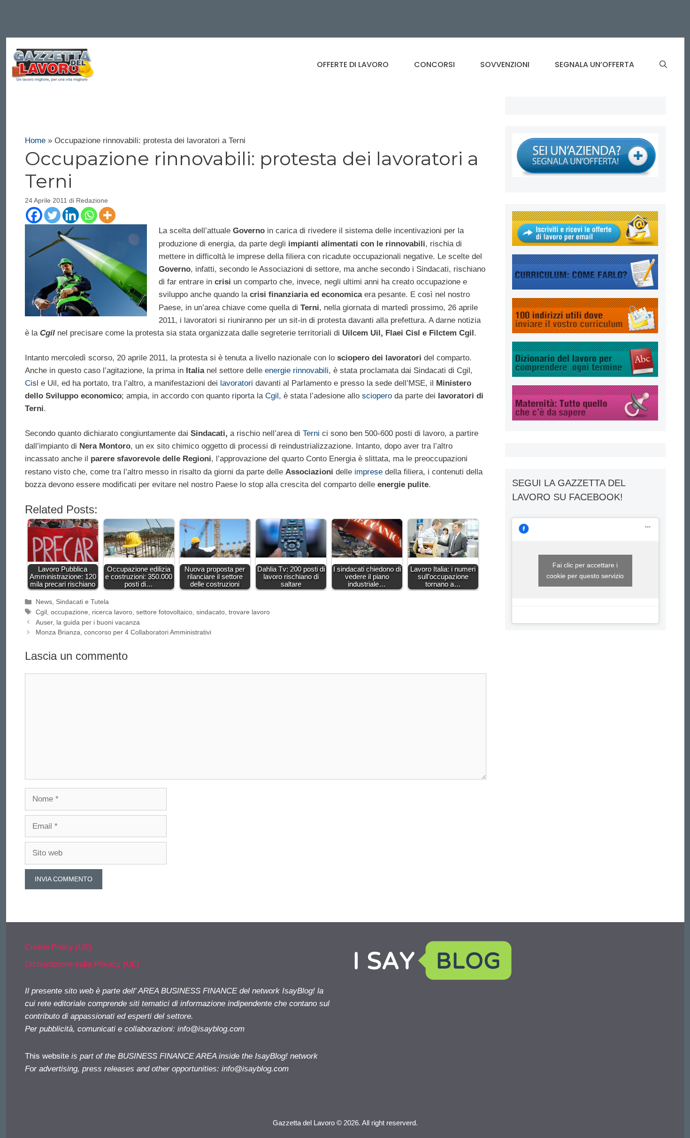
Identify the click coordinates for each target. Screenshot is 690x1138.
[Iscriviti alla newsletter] (585, 243)
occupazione (69, 612)
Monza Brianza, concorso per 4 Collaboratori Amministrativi (123, 632)
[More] (107, 215)
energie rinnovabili (297, 370)
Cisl (31, 383)
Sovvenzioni (504, 64)
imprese (368, 471)
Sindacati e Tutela (82, 601)
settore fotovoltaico (164, 612)
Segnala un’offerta (594, 64)
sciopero (377, 395)
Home (35, 140)
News (44, 601)
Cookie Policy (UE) (58, 947)
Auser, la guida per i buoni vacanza (88, 622)
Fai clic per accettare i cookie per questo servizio (585, 570)
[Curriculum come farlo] (585, 287)
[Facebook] (34, 215)
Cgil (272, 395)
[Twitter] (52, 215)
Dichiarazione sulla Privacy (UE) (82, 964)
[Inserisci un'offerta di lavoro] (585, 174)
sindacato (210, 612)
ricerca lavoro (112, 612)
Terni (311, 433)
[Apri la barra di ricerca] (663, 64)
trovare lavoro (249, 612)
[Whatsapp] (89, 215)
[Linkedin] (70, 215)
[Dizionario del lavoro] (585, 374)
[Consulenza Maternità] (585, 417)
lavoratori (236, 383)
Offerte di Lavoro (353, 64)
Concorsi (434, 64)
